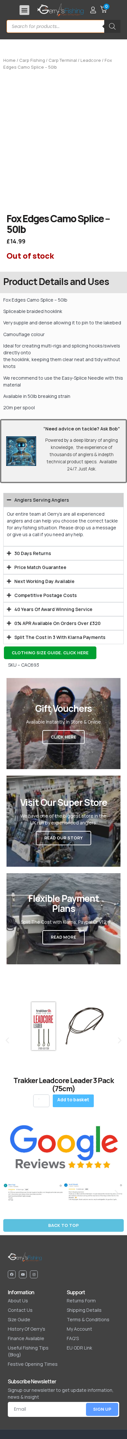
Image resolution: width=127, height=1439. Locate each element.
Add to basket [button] (73, 1099)
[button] (24, 10)
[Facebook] (12, 1274)
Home (9, 60)
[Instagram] (34, 1274)
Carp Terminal (63, 60)
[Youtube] (23, 1274)
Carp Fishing (32, 60)
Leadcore (90, 60)
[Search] (112, 26)
